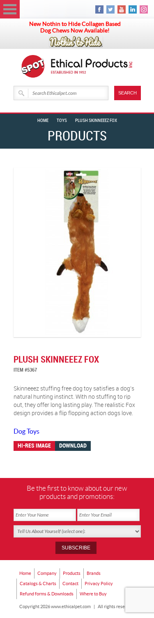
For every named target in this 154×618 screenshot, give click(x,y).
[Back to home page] (92, 66)
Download (73, 446)
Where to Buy (93, 593)
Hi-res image (34, 446)
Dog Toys (26, 431)
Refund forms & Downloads (47, 593)
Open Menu (10, 9)
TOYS (62, 120)
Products (71, 573)
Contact (70, 583)
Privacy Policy (99, 583)
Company (47, 573)
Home (42, 120)
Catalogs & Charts (38, 583)
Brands (94, 573)
